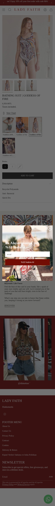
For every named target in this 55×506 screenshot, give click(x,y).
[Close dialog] (50, 228)
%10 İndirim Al (27, 262)
